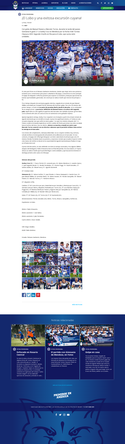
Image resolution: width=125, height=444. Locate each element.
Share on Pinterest (38, 295)
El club (64, 3)
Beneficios (40, 8)
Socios (50, 8)
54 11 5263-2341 (89, 407)
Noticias (25, 3)
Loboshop (28, 8)
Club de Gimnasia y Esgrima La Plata (15, 5)
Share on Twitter (29, 295)
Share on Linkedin (33, 295)
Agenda (44, 3)
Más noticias (77, 304)
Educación (60, 8)
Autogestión (107, 8)
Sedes (73, 3)
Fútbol (35, 3)
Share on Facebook (24, 295)
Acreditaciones (85, 3)
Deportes (54, 3)
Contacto (74, 8)
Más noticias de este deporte (62, 385)
